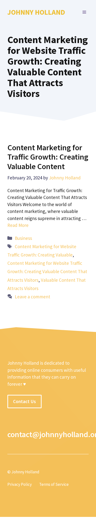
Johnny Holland (36, 12)
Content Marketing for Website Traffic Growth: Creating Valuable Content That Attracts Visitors (47, 271)
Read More (18, 225)
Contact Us (24, 401)
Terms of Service (54, 484)
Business (23, 238)
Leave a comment (32, 297)
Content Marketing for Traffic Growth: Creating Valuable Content (47, 157)
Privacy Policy (19, 484)
